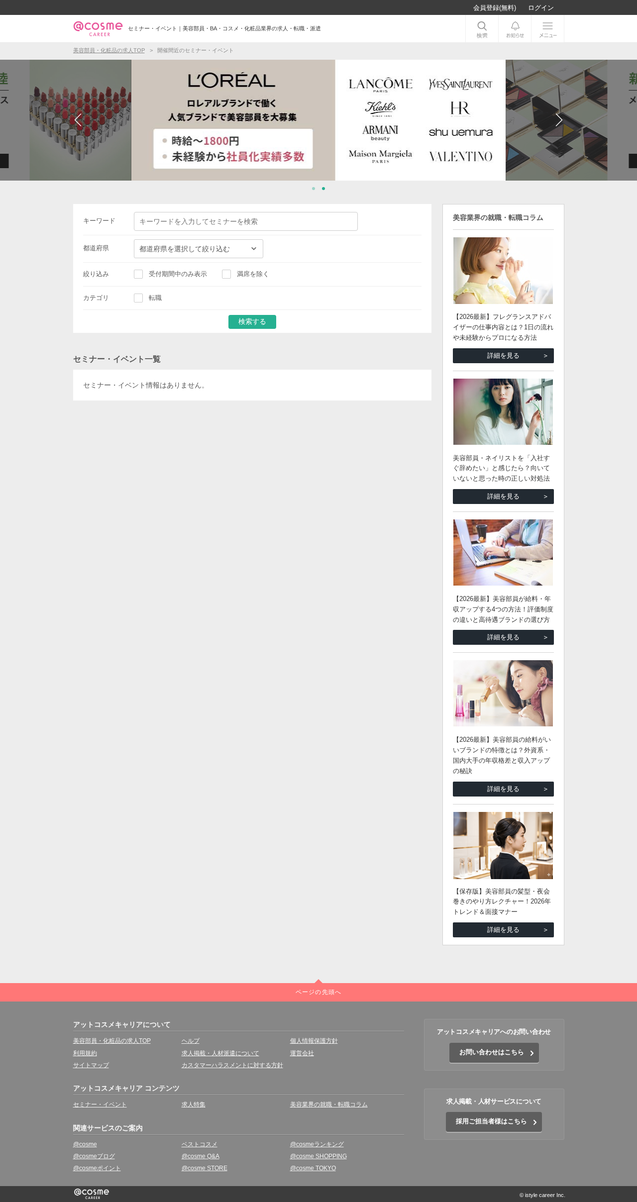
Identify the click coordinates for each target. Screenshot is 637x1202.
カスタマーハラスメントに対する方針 (232, 1065)
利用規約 (85, 1053)
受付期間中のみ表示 (178, 274)
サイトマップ (91, 1065)
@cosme (85, 1144)
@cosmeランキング (317, 1144)
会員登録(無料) (494, 7)
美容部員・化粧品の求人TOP (112, 1040)
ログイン (541, 7)
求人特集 (194, 1104)
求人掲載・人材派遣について (220, 1053)
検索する (252, 321)
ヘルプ (191, 1040)
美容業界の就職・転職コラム (329, 1104)
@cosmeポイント (97, 1168)
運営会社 (302, 1053)
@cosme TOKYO (313, 1168)
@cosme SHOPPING (318, 1156)
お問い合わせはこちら (491, 1052)
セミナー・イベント (100, 1104)
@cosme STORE (204, 1168)
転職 (155, 297)
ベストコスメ (199, 1144)
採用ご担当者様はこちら (491, 1121)
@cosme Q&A (200, 1156)
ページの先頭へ (318, 992)
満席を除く (253, 274)
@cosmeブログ (94, 1156)
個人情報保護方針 (314, 1040)
